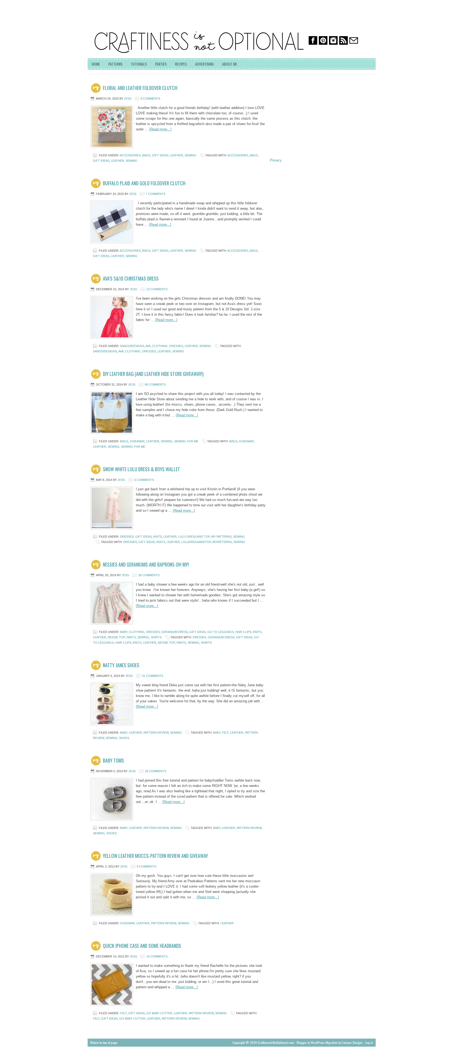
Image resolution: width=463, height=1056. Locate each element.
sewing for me (186, 441)
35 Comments (155, 771)
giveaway (137, 441)
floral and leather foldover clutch (140, 87)
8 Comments (150, 98)
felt (225, 732)
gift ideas (160, 155)
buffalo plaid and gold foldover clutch (144, 183)
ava (148, 346)
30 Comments (148, 575)
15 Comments (156, 956)
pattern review (156, 732)
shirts (156, 637)
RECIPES (181, 64)
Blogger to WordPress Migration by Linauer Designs (330, 1042)
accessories (130, 155)
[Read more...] (160, 129)
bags (146, 155)
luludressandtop (196, 542)
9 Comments (146, 866)
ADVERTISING (204, 64)
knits (157, 536)
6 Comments (144, 479)
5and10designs (132, 346)
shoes (124, 738)
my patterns (221, 536)
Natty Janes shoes (121, 665)
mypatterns (222, 542)
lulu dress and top (194, 536)
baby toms (113, 760)
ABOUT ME (229, 64)
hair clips (243, 631)
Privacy (276, 160)
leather (176, 155)
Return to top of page (103, 1042)
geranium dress (174, 631)
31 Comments (152, 675)
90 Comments (155, 384)
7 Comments (155, 193)
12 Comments (156, 289)
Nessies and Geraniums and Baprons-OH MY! (146, 564)
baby (123, 631)
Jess (127, 98)
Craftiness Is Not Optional (128, 24)
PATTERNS (115, 64)
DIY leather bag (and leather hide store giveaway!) (153, 373)
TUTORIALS (139, 64)
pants (131, 637)
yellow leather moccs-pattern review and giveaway (155, 855)
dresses (176, 346)
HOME (96, 64)
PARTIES (161, 64)
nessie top (116, 637)
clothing (160, 346)
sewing (190, 155)
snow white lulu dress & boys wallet (141, 469)
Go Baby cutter (159, 1013)
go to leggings (220, 631)
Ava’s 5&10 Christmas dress (131, 278)
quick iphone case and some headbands (142, 945)
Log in (369, 1042)
